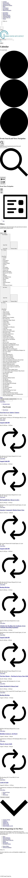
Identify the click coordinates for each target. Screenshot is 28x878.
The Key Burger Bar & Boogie (9, 383)
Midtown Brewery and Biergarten (10, 349)
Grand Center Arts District (8, 338)
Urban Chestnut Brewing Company (10, 392)
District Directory (6, 15)
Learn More (2, 420)
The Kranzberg (6, 384)
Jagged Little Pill (4, 422)
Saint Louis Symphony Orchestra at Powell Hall (13, 359)
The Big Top (5, 379)
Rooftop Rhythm (5, 587)
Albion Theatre (6, 312)
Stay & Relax (5, 9)
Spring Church (6, 368)
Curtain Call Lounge (7, 329)
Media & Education (7, 10)
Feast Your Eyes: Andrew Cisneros (9, 412)
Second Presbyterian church (9, 364)
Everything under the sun (8, 333)
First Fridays (5, 12)
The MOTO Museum (7, 387)
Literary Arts (5, 270)
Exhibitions (5, 261)
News (4, 836)
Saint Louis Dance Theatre (8, 358)
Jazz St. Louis (6, 342)
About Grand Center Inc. (8, 840)
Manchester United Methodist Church (11, 344)
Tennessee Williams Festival (9, 377)
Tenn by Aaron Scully (6, 744)
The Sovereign (6, 388)
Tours (4, 283)
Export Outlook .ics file (8, 825)
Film (4, 266)
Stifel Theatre (5, 373)
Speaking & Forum (7, 277)
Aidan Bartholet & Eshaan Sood (9, 686)
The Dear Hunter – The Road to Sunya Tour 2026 (14, 676)
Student (4, 279)
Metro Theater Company (8, 346)
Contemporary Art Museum (9, 327)
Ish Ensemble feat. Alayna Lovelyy (9, 500)
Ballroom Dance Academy (8, 317)
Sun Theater (5, 376)
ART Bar (5, 316)
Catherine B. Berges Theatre (9, 320)
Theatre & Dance (6, 4)
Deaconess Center (6, 332)
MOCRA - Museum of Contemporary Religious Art (14, 350)
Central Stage (5, 321)
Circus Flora (5, 325)
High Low (5, 340)
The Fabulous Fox (7, 380)
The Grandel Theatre (7, 381)
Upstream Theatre (6, 391)
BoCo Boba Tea (6, 318)
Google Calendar (6, 819)
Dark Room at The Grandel (9, 331)
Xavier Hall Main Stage (8, 395)
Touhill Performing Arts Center (9, 390)
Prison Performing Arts (8, 354)
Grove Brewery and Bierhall (9, 339)
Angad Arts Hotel (6, 314)
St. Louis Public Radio (7, 372)
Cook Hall (5, 328)
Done (2, 233)
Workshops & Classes (7, 285)
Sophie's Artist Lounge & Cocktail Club (11, 366)
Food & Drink (6, 2)
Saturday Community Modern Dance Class (12, 510)
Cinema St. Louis (6, 324)
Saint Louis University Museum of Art (11, 361)
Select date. (19, 399)
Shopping (5, 275)
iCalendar (5, 821)
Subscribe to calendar (5, 797)
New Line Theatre (7, 351)
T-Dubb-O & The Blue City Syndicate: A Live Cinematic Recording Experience (12, 626)
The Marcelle (5, 386)
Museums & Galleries (7, 5)
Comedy (4, 257)
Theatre (4, 281)
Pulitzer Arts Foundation (8, 357)
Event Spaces (5, 7)
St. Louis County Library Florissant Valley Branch (13, 370)
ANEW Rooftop (6, 313)
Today (1, 397)
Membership (5, 13)
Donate (4, 18)
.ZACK (4, 310)
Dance (4, 259)
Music (4, 6)
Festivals (4, 264)
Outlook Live (5, 823)
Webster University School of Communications (13, 394)
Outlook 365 (5, 822)
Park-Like (5, 353)
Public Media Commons (8, 355)
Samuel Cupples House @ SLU (9, 362)
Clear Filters (2, 401)
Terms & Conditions (7, 847)
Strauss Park (5, 375)
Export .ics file (6, 824)
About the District (6, 16)
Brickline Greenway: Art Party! (9, 734)
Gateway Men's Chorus (8, 336)
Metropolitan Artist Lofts (8, 347)
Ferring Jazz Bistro (7, 335)
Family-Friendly (6, 263)
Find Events (3, 177)
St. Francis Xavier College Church (10, 369)
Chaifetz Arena (6, 322)
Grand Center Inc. (6, 17)
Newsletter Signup (7, 843)
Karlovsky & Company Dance (9, 343)
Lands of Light (4, 782)
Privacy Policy (6, 846)
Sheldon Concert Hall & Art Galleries (11, 365)
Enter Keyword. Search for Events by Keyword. (10, 146)
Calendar (5, 1)
